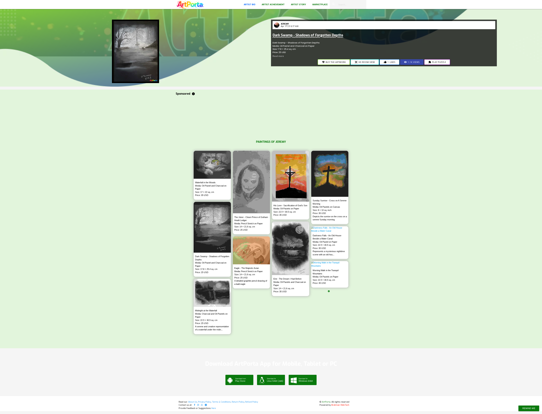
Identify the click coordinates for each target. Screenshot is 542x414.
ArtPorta (326, 401)
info (193, 93)
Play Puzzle (437, 62)
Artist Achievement (273, 4)
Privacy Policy (204, 401)
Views (412, 62)
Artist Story (298, 4)
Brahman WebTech (340, 405)
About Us (192, 401)
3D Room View (365, 62)
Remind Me (528, 408)
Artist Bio (249, 4)
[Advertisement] (260, 117)
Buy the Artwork (334, 62)
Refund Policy (251, 401)
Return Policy (238, 401)
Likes (389, 62)
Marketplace (320, 4)
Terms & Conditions (221, 401)
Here (213, 408)
